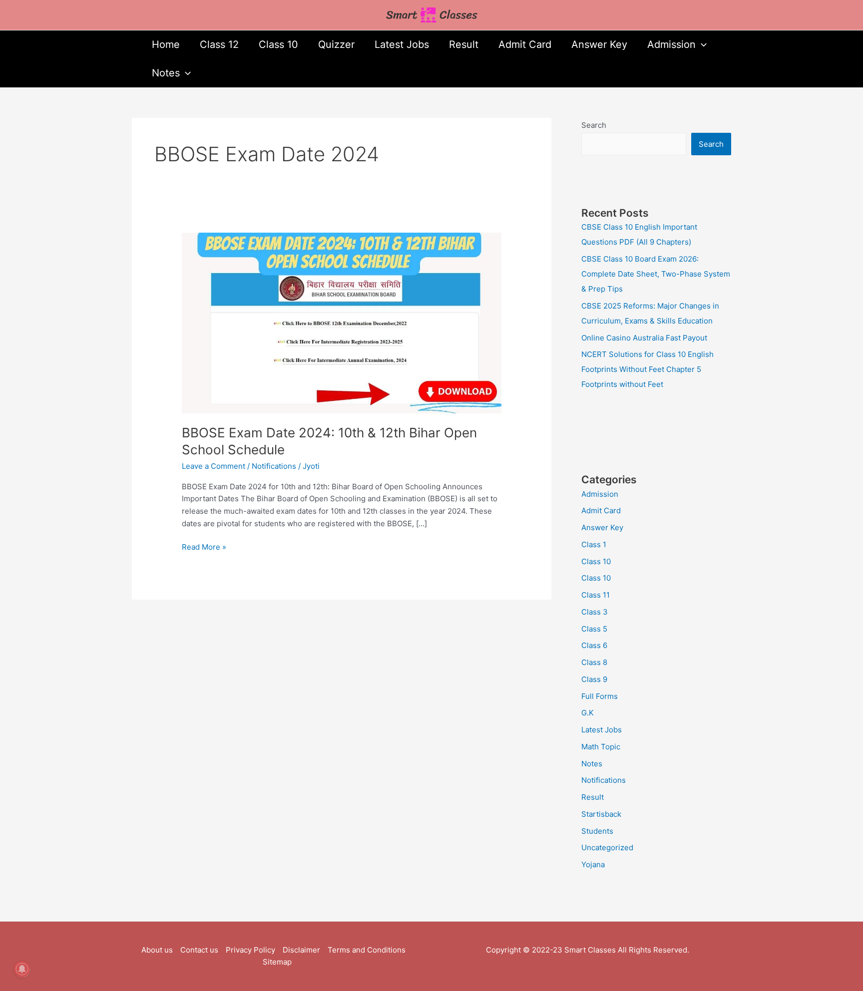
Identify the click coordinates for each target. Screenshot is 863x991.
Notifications (274, 466)
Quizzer (336, 44)
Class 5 (594, 629)
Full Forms (599, 696)
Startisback (601, 814)
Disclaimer (301, 950)
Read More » (204, 546)
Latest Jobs (402, 44)
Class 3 (594, 612)
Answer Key (599, 44)
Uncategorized (607, 847)
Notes (166, 73)
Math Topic (600, 746)
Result (463, 44)
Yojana (593, 864)
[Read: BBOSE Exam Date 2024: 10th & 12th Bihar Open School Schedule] (341, 322)
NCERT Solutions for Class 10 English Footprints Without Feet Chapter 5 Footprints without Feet (647, 369)
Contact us (199, 950)
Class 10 (278, 44)
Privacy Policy (250, 950)
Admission (671, 44)
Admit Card (524, 44)
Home (166, 44)
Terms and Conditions (367, 950)
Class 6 (594, 645)
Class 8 (594, 662)
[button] (701, 44)
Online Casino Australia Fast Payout (644, 337)
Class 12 (219, 44)
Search (593, 125)
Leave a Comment (213, 466)
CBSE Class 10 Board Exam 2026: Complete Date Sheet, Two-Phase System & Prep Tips (655, 274)
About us (157, 950)
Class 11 (595, 595)
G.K (587, 712)
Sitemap (277, 962)
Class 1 (593, 544)
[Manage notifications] (22, 969)
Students (597, 831)
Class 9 (594, 679)
